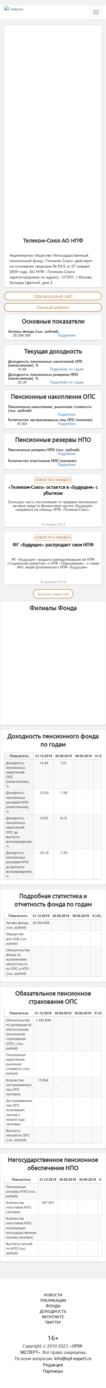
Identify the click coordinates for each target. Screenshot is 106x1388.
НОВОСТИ (53, 1295)
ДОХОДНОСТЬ (53, 1311)
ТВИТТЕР (53, 1322)
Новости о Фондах (53, 480)
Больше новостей (53, 593)
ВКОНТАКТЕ (53, 1317)
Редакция (53, 1364)
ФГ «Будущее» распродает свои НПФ (53, 544)
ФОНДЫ (53, 1306)
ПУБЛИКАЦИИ (53, 1300)
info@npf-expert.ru (72, 1358)
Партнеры (53, 1371)
